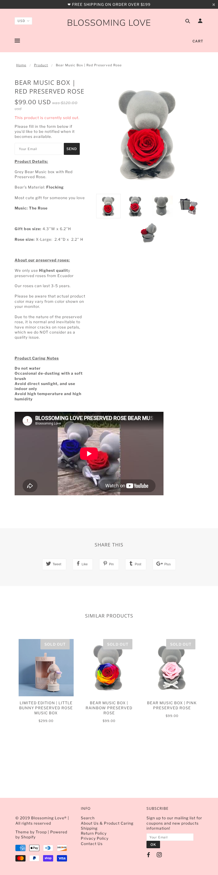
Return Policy (94, 833)
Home (21, 65)
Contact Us (92, 843)
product (41, 65)
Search (88, 818)
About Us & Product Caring (107, 823)
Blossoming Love (109, 23)
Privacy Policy (94, 838)
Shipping (89, 828)
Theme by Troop (31, 832)
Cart (197, 41)
